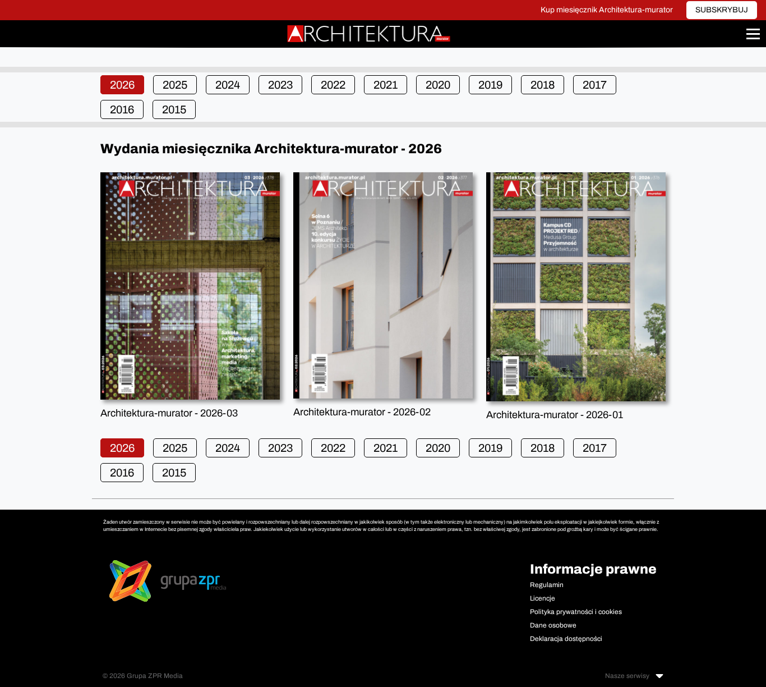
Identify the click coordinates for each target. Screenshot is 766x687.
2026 (122, 85)
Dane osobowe (553, 625)
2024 (227, 85)
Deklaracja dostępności (566, 639)
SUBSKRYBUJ (721, 10)
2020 (438, 85)
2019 (490, 85)
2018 (542, 85)
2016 (122, 109)
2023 (280, 85)
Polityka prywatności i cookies (576, 612)
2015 (174, 109)
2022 (333, 85)
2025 (175, 85)
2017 (595, 85)
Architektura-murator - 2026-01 (554, 414)
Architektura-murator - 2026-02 (362, 412)
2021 (385, 85)
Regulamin (547, 585)
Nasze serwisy (628, 676)
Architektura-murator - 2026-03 (169, 413)
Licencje (542, 598)
